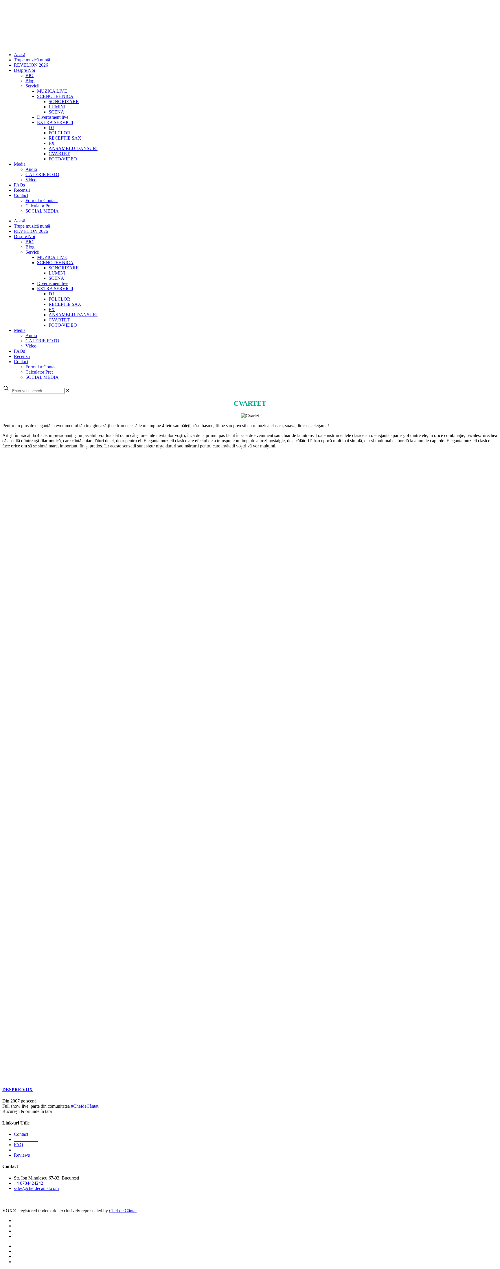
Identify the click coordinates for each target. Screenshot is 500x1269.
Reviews (22, 1155)
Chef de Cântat (22, 1201)
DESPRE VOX (17, 1089)
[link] (67, 390)
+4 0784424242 (28, 1183)
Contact (21, 1134)
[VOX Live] (233, 44)
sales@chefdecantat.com (36, 1188)
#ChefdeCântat (84, 1106)
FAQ (18, 1144)
